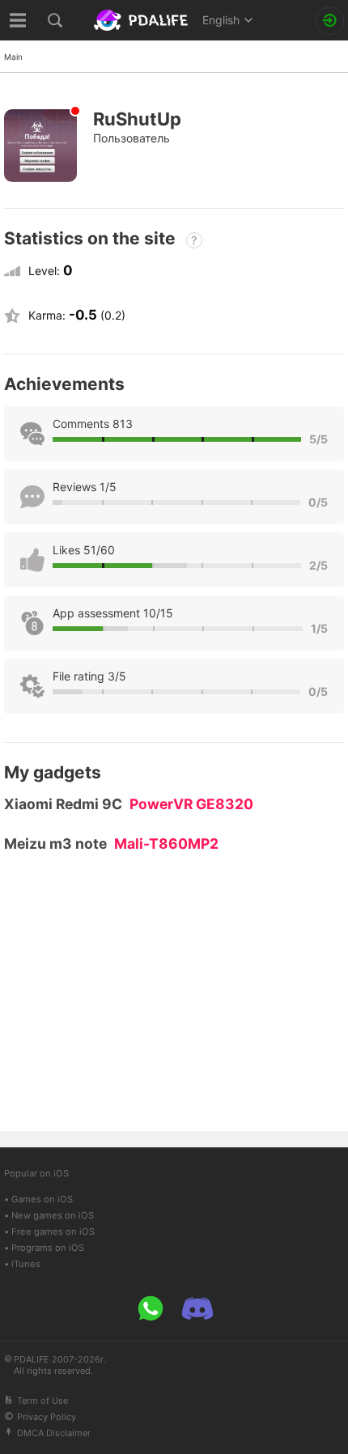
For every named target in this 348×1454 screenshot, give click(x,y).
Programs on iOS (47, 1247)
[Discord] (197, 1308)
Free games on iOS (53, 1231)
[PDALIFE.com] (142, 20)
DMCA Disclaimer (54, 1433)
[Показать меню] (18, 20)
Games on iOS (42, 1199)
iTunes (25, 1264)
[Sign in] (330, 20)
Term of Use (42, 1400)
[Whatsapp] (150, 1308)
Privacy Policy (46, 1416)
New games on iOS (52, 1215)
